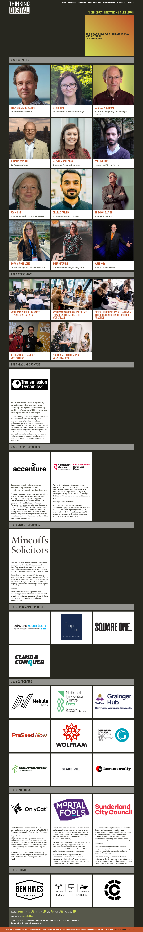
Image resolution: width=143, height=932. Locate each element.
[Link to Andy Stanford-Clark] (29, 91)
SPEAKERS (72, 2)
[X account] (32, 912)
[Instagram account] (62, 912)
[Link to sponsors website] (29, 406)
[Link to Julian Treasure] (29, 143)
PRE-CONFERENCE (94, 2)
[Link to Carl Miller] (113, 143)
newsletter (27, 915)
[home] (19, 7)
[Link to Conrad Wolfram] (113, 91)
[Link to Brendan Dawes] (113, 194)
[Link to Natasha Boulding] (71, 143)
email (21, 911)
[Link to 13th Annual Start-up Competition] (29, 341)
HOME (64, 2)
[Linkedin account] (44, 912)
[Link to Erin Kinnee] (71, 91)
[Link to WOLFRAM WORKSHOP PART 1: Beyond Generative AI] (29, 299)
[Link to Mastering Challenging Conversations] (71, 341)
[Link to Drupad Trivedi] (71, 194)
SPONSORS (82, 2)
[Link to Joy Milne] (29, 194)
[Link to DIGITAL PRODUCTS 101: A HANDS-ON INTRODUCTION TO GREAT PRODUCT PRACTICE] (113, 299)
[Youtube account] (74, 912)
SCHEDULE (121, 2)
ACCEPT (132, 929)
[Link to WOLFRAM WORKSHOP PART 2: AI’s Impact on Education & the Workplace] (71, 299)
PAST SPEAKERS (109, 2)
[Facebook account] (52, 912)
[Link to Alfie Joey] (113, 245)
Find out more (120, 929)
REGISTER (130, 2)
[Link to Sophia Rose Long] (29, 245)
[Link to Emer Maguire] (71, 245)
